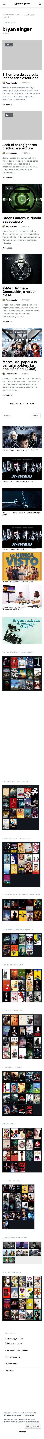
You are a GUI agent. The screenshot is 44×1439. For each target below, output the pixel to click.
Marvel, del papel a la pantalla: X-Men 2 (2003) (20, 450)
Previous (14, 404)
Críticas (9, 45)
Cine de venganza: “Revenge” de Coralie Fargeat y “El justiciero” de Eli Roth (21, 608)
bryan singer (29, 14)
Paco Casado (11, 83)
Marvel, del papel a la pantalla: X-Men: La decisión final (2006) (19, 365)
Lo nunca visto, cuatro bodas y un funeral (18, 581)
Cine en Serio (22, 3)
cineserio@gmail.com (15, 1338)
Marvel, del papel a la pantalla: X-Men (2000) (19, 481)
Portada (17, 14)
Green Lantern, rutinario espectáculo (21, 219)
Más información (12, 1357)
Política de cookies (13, 1343)
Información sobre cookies (16, 1350)
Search (35, 415)
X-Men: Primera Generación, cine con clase (19, 291)
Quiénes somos (11, 1364)
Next (32, 404)
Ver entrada (7, 104)
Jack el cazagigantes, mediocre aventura (20, 146)
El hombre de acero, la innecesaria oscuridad (20, 76)
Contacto (9, 1370)
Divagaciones (20, 332)
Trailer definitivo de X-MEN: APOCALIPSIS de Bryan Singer (21, 514)
